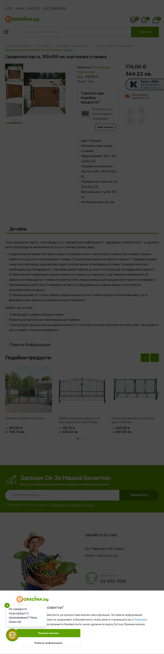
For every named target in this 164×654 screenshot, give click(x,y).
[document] (82, 620)
